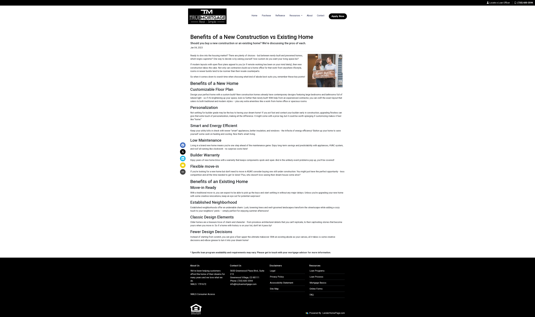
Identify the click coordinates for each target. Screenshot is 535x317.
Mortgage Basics (318, 282)
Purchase (266, 15)
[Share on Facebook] (183, 145)
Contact (320, 15)
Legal (272, 270)
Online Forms (316, 288)
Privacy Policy (277, 276)
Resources (295, 15)
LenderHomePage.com (333, 313)
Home (254, 15)
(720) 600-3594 (525, 2)
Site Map (274, 288)
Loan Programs (317, 270)
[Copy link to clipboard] (183, 172)
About (310, 15)
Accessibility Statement (281, 282)
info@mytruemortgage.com (243, 284)
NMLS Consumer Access (202, 294)
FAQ (312, 294)
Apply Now (337, 16)
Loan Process (316, 276)
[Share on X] (183, 152)
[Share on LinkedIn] (183, 158)
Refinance (280, 15)
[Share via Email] (183, 165)
